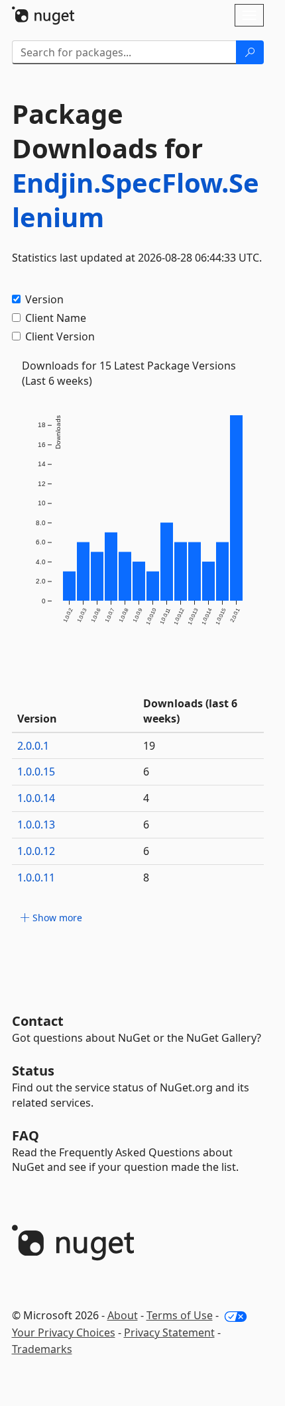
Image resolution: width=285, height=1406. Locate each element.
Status (33, 1071)
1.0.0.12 (36, 851)
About (122, 1315)
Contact (38, 1021)
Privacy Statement (169, 1332)
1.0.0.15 (36, 771)
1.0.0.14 (36, 798)
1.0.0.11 (36, 877)
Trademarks (42, 1349)
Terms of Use (179, 1315)
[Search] (250, 52)
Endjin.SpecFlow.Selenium (135, 199)
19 (149, 745)
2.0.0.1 (33, 745)
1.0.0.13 (36, 824)
